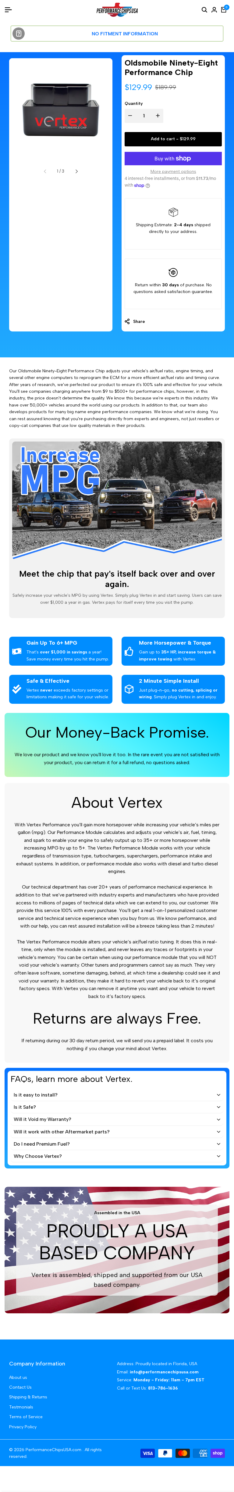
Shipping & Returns (28, 1397)
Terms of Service (26, 1416)
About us (18, 1377)
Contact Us (20, 1387)
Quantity (134, 103)
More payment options (173, 171)
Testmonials (21, 1407)
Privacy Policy (23, 1426)
